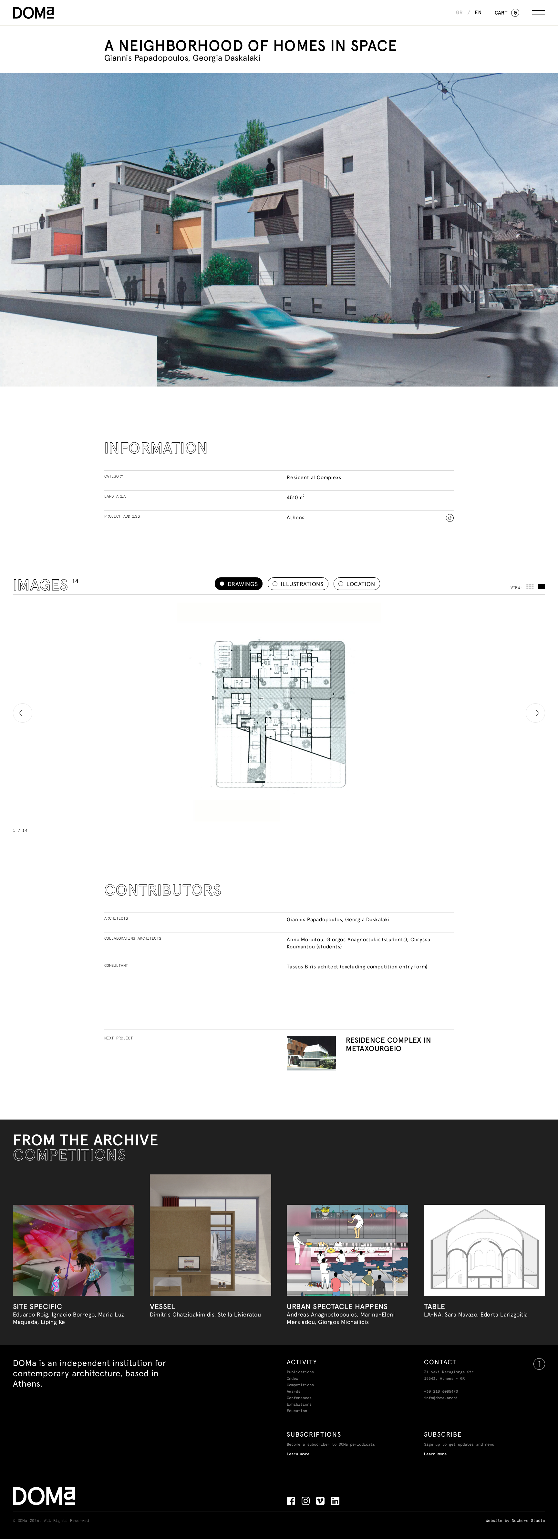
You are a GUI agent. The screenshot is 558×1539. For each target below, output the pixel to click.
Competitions (300, 1385)
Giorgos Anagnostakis (353, 939)
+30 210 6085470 (441, 1392)
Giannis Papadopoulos (314, 919)
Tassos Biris (301, 966)
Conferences (299, 1398)
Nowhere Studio (528, 1521)
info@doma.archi (441, 1398)
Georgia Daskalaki (367, 919)
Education (297, 1411)
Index (292, 1379)
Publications (300, 1372)
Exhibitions (299, 1405)
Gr (459, 12)
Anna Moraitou (305, 939)
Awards (293, 1392)
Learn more (298, 1454)
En (478, 12)
